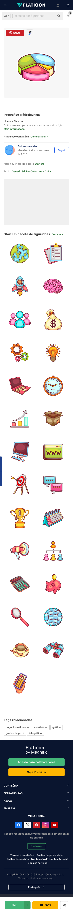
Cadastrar (36, 846)
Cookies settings (37, 863)
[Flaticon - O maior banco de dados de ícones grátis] (31, 5)
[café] (20, 650)
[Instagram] (45, 825)
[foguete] (20, 286)
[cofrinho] (53, 584)
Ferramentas (13, 793)
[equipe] (20, 319)
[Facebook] (18, 825)
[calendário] (53, 518)
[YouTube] (54, 825)
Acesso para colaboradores (36, 762)
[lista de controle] (53, 253)
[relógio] (53, 386)
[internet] (53, 617)
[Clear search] (50, 16)
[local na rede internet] (53, 452)
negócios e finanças (17, 727)
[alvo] (20, 485)
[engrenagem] (20, 353)
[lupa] (20, 617)
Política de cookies (18, 858)
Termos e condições (22, 855)
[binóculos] (53, 650)
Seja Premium (36, 772)
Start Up (39, 163)
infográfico (35, 733)
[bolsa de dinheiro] (53, 319)
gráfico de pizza (15, 733)
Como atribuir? (39, 136)
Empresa (10, 808)
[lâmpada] (53, 353)
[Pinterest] (36, 825)
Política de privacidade (50, 855)
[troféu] (20, 518)
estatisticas (41, 727)
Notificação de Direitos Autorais (49, 858)
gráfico (56, 727)
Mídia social (36, 815)
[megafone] (20, 551)
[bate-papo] (53, 485)
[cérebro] (53, 286)
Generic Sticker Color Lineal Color (31, 171)
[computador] (20, 452)
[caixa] (53, 419)
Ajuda (8, 800)
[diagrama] (20, 419)
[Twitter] (27, 825)
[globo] (20, 253)
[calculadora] (20, 584)
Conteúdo (11, 785)
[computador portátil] (20, 386)
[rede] (53, 551)
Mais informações (14, 128)
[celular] (20, 683)
